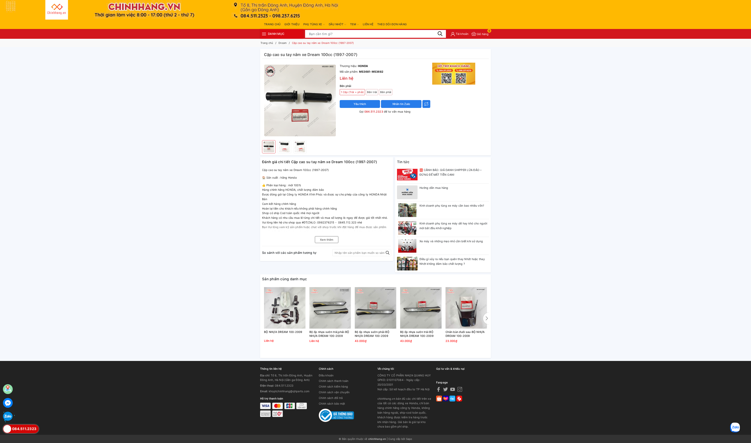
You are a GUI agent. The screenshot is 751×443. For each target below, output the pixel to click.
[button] (486, 318)
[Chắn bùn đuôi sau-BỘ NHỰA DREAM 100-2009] (466, 308)
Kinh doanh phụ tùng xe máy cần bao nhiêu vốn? (452, 205)
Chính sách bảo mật (332, 403)
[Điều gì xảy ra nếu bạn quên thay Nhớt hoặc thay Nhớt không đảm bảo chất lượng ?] (407, 263)
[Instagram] (459, 389)
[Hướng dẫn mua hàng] (407, 192)
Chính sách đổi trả (331, 398)
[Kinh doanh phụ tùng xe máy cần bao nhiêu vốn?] (407, 210)
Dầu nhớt (336, 24)
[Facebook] (438, 389)
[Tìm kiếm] (440, 34)
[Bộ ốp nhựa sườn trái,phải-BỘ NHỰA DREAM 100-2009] (330, 308)
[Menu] (264, 33)
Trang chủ (272, 24)
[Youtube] (452, 389)
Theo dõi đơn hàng (392, 24)
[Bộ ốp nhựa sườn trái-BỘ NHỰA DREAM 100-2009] (421, 308)
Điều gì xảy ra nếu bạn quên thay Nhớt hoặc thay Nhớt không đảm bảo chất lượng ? (452, 261)
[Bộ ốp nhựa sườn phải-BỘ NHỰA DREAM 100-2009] (375, 308)
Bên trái (372, 92)
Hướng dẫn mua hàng (434, 187)
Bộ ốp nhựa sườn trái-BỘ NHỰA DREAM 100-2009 (417, 333)
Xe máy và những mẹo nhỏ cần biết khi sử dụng (451, 241)
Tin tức (403, 162)
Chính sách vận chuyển (334, 392)
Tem (353, 24)
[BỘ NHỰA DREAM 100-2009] (284, 308)
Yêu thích (360, 104)
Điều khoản (326, 375)
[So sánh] (426, 104)
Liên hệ (368, 24)
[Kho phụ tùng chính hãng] (453, 73)
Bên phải (385, 92)
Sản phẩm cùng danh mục (284, 279)
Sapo (409, 438)
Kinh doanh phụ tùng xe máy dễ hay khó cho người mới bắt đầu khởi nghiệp (453, 226)
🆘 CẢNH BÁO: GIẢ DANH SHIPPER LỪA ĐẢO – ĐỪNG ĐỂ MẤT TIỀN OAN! (451, 172)
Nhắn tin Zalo (401, 104)
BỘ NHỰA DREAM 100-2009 (283, 332)
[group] (300, 100)
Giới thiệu (291, 24)
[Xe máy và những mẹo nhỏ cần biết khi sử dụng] (407, 246)
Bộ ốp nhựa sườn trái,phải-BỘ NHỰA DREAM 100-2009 (329, 333)
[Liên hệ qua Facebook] (8, 403)
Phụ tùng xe (313, 24)
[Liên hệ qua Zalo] (8, 416)
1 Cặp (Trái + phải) (352, 92)
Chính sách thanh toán (333, 380)
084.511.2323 (373, 111)
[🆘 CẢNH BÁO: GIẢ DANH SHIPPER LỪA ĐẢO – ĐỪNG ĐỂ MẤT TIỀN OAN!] (407, 174)
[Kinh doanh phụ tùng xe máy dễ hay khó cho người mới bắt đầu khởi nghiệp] (407, 228)
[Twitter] (445, 389)
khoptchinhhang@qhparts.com (289, 391)
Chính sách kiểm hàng (333, 386)
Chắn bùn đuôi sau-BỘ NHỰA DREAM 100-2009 (465, 333)
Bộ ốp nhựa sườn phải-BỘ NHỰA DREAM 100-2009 (372, 333)
